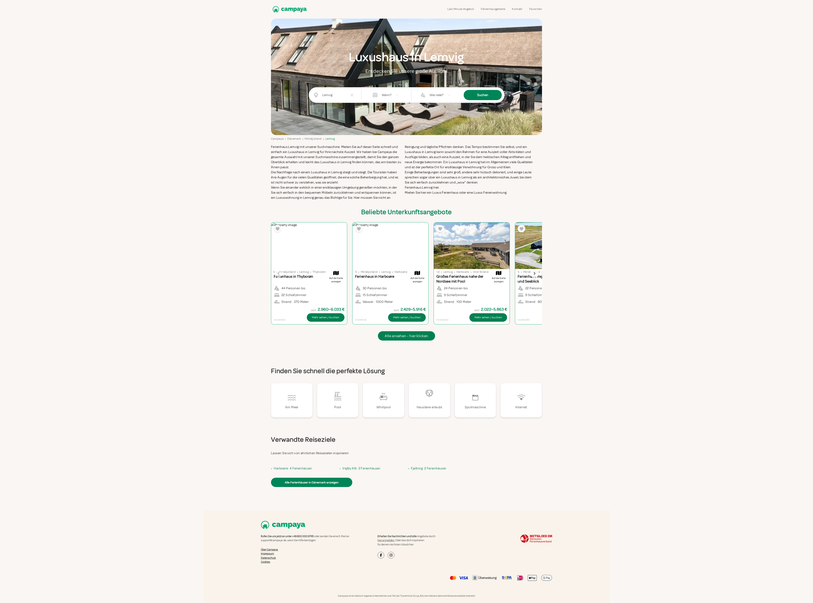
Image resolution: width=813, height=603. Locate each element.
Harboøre (400, 272)
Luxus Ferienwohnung (490, 192)
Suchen (482, 95)
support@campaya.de (273, 540)
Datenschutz (268, 558)
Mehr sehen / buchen (325, 317)
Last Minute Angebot (460, 9)
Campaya (277, 139)
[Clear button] (351, 95)
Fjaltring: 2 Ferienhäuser (428, 468)
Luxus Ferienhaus (445, 192)
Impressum (267, 553)
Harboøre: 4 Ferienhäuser (293, 468)
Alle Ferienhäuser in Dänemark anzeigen (312, 482)
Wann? (386, 95)
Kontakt (517, 9)
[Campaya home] (289, 9)
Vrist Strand (480, 272)
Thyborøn (319, 272)
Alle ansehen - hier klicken (406, 336)
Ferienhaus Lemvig (285, 147)
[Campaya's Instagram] (391, 555)
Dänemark (294, 139)
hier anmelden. (386, 540)
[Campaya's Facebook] (380, 555)
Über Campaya (269, 549)
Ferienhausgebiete (493, 9)
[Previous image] (278, 273)
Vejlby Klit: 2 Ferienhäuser (361, 468)
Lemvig (330, 139)
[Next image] (534, 273)
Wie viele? (436, 95)
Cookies (265, 562)
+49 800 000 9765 (303, 536)
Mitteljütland (313, 139)
